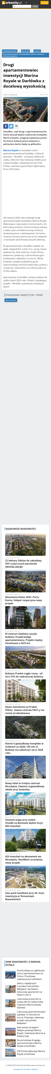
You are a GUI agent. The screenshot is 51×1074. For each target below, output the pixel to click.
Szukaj (35, 6)
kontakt (27, 1069)
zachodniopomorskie (9, 51)
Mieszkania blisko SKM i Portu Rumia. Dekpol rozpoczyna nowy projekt (23, 600)
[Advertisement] (25, 28)
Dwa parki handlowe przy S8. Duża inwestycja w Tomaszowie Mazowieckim (24, 896)
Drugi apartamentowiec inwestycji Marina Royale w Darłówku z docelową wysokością (24, 55)
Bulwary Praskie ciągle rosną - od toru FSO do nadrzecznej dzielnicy (24, 675)
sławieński (25, 51)
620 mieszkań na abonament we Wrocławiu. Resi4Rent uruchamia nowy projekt (23, 859)
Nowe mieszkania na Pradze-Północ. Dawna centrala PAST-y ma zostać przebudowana (24, 710)
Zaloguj (44, 2)
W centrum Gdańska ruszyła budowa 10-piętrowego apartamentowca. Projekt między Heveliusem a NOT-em (23, 638)
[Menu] (26, 3)
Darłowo (37, 51)
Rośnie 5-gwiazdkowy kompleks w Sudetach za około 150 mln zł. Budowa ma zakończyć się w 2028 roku (24, 748)
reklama (34, 1069)
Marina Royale (11, 300)
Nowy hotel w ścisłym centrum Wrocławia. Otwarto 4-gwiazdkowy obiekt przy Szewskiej (24, 786)
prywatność (18, 1069)
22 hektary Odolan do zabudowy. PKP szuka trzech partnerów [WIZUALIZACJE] (23, 563)
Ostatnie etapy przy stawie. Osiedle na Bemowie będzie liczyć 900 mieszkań (24, 823)
